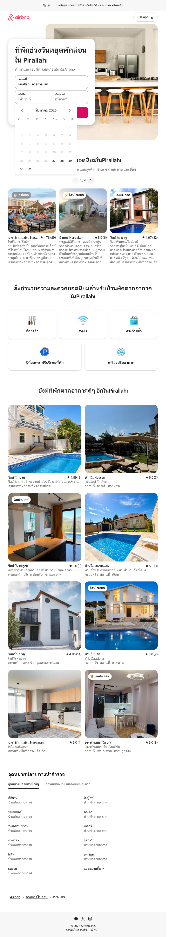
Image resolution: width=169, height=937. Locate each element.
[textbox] (33, 99)
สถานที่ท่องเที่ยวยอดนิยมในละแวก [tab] (68, 784)
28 (62, 161)
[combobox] (51, 84)
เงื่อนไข (95, 930)
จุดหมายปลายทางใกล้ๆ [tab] (23, 784)
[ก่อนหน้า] (75, 180)
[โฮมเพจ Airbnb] (18, 17)
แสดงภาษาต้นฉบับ (110, 5)
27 (54, 161)
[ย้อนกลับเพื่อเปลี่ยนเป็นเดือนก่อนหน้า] (22, 110)
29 (70, 161)
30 (21, 169)
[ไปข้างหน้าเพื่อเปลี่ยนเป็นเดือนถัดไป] (69, 110)
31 (29, 169)
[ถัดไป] (90, 180)
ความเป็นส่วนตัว (76, 930)
